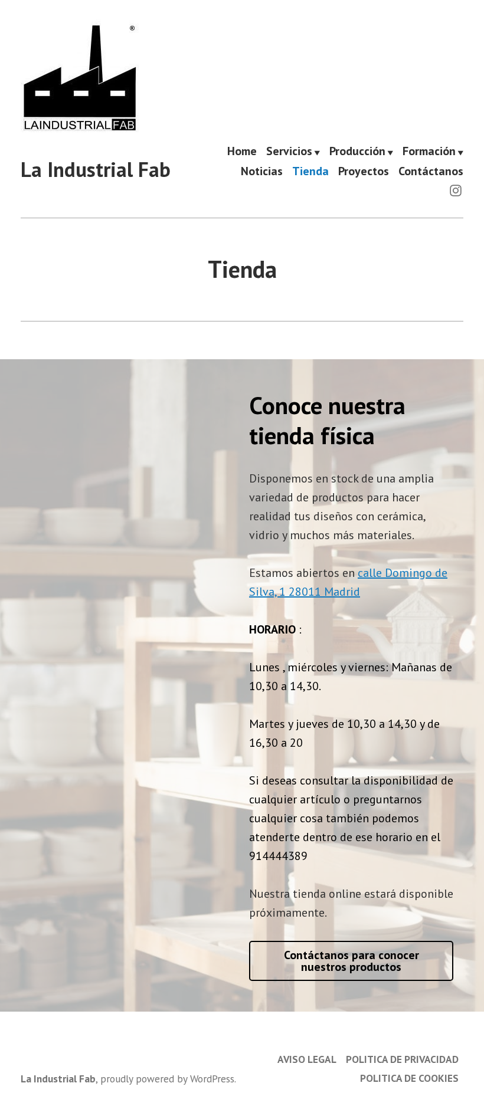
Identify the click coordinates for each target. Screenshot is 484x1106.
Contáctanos (430, 170)
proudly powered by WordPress (167, 1078)
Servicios (289, 151)
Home (242, 151)
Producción (357, 151)
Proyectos (363, 170)
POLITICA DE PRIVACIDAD (402, 1059)
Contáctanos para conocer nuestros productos (351, 960)
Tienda (310, 170)
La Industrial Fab (96, 169)
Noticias (262, 170)
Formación (429, 151)
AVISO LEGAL (306, 1059)
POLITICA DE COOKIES (409, 1078)
